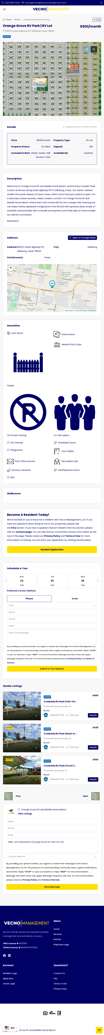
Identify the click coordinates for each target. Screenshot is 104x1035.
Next (85, 796)
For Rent (7, 36)
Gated (10, 385)
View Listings (25, 813)
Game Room (68, 334)
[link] (22, 706)
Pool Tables (67, 451)
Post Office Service (25, 461)
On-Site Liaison (61, 435)
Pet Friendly (16, 442)
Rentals (57, 939)
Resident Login (10, 973)
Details (93, 715)
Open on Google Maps (84, 237)
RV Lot (17, 19)
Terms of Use (60, 983)
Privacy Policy (60, 988)
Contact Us (59, 973)
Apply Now (8, 978)
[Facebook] (4, 955)
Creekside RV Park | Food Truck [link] (61, 765)
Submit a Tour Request (52, 668)
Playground (16, 450)
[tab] (87, 49)
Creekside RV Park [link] (57, 715)
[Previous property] (8, 796)
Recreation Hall (69, 461)
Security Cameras (21, 470)
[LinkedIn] (9, 955)
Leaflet (70, 310)
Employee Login (61, 944)
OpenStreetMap (81, 310)
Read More (13, 221)
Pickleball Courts (67, 442)
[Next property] (95, 796)
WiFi (12, 477)
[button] (94, 20)
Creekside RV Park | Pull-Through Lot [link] (64, 701)
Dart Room (17, 333)
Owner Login (9, 983)
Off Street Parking (16, 435)
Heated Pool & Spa (71, 344)
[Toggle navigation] (101, 2)
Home (8, 19)
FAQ (56, 978)
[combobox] (52, 605)
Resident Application (52, 549)
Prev (18, 796)
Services (58, 934)
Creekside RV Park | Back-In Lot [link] (61, 733)
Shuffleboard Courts (69, 470)
